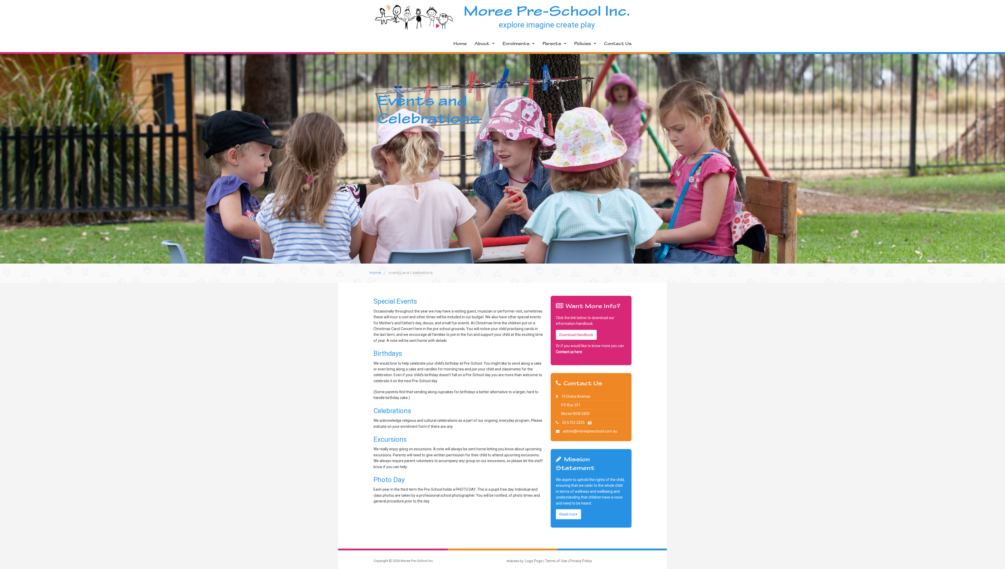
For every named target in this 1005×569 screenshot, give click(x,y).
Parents (552, 43)
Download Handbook (576, 335)
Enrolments (515, 43)
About (481, 43)
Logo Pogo (534, 561)
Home (460, 43)
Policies (582, 43)
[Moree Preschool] (414, 16)
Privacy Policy (581, 561)
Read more (568, 514)
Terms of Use (556, 561)
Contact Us (618, 43)
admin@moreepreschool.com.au (590, 431)
